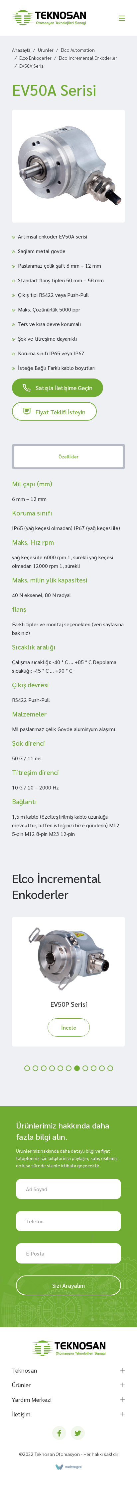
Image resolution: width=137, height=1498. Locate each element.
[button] (27, 1068)
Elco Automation (78, 50)
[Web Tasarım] (68, 1467)
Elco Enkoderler (35, 58)
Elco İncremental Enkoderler (88, 58)
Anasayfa (21, 50)
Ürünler (46, 50)
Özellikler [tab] (68, 456)
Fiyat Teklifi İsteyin (60, 412)
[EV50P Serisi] (68, 958)
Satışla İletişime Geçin (64, 387)
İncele (68, 1027)
